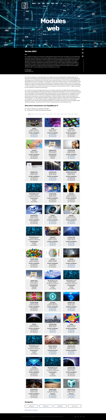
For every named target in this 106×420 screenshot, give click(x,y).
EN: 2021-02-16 (71, 265)
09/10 (62, 114)
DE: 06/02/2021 (52, 180)
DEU (48, 3)
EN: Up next (71, 396)
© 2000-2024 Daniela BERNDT (29, 416)
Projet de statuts (59, 416)
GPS (56, 3)
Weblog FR (31, 406)
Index (34, 3)
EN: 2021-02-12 (71, 157)
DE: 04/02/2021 (52, 136)
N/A (72, 114)
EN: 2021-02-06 (52, 178)
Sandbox (76, 114)
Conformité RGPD (51, 416)
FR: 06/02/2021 (52, 177)
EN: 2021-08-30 (71, 222)
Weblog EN (45, 406)
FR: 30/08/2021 (71, 221)
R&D (52, 3)
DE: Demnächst (71, 397)
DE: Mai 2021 (53, 245)
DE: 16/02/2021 (71, 267)
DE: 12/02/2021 (71, 158)
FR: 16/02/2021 (71, 264)
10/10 (65, 114)
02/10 (37, 114)
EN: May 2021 (52, 244)
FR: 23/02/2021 (52, 221)
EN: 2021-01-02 (34, 135)
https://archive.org (29, 71)
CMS (69, 114)
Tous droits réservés (41, 416)
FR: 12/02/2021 (71, 155)
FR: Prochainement (71, 395)
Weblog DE (60, 406)
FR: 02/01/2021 (34, 134)
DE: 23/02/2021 (52, 223)
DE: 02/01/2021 (34, 136)
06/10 (51, 114)
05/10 (47, 114)
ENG (43, 3)
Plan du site (74, 406)
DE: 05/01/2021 (52, 310)
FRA (39, 3)
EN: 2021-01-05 (52, 309)
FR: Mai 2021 (53, 242)
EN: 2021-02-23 (52, 222)
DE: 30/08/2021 (71, 223)
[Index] (34, 383)
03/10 (40, 114)
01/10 (33, 114)
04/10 (44, 114)
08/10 (58, 114)
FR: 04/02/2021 (52, 134)
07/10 (55, 114)
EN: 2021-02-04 (52, 135)
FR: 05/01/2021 (52, 308)
